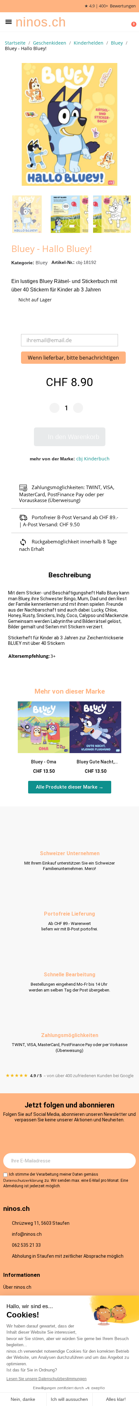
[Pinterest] (96, 1137)
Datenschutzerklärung (23, 1180)
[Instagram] (43, 1137)
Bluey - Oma (43, 761)
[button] (8, 21)
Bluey (42, 262)
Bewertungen (123, 6)
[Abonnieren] (127, 1161)
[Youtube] (78, 1137)
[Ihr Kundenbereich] (121, 22)
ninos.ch (41, 22)
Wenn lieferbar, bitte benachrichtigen (73, 357)
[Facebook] (61, 1137)
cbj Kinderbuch (93, 459)
